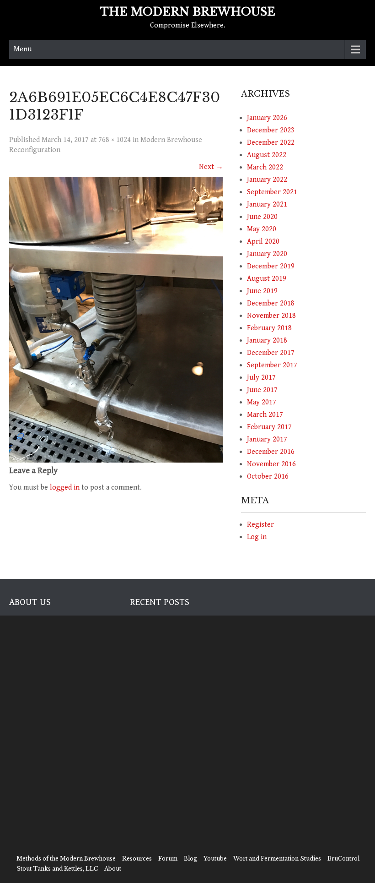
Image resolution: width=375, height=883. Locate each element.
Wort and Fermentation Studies (277, 858)
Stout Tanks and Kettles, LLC (57, 868)
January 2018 (267, 340)
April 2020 (263, 241)
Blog (190, 858)
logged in (65, 487)
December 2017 (271, 353)
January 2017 (267, 439)
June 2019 (262, 291)
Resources (137, 858)
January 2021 (267, 204)
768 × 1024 (114, 140)
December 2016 (271, 451)
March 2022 (265, 167)
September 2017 (272, 365)
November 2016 (271, 464)
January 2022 (267, 179)
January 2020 (267, 254)
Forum (167, 858)
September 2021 (272, 192)
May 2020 (261, 229)
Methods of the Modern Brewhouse (66, 858)
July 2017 (261, 377)
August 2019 (266, 278)
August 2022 (266, 155)
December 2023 (271, 130)
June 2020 (262, 217)
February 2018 (269, 328)
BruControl (343, 858)
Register (260, 524)
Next (211, 167)
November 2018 (271, 315)
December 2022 (271, 142)
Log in (257, 537)
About (112, 868)
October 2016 (268, 476)
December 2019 (271, 266)
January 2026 (267, 118)
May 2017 (261, 402)
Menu (23, 49)
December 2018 (271, 303)
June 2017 (262, 390)
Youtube (215, 858)
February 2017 (269, 427)
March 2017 (265, 414)
